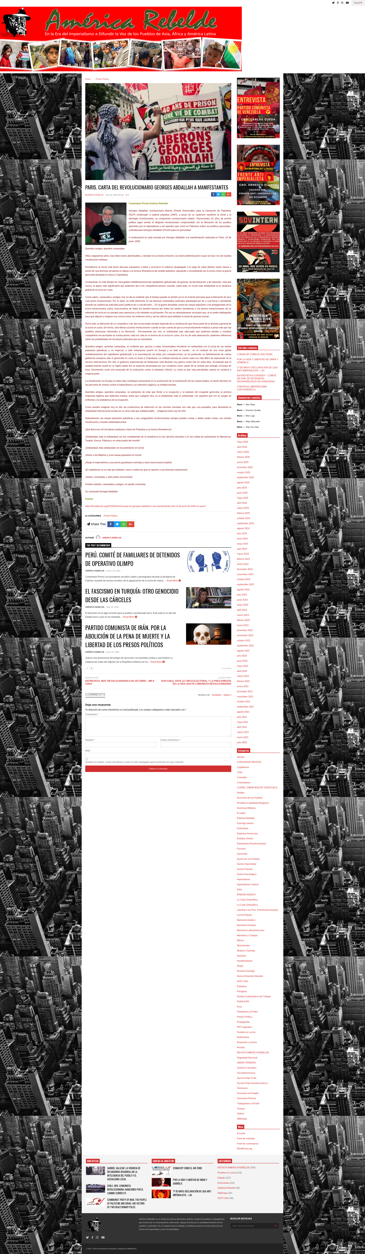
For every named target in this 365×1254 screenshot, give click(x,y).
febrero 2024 (243, 559)
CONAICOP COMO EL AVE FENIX (254, 354)
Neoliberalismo (244, 961)
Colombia (242, 777)
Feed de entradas (246, 1138)
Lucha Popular (244, 915)
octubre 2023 (243, 579)
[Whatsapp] (223, 194)
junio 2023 (242, 600)
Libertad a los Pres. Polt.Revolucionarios (257, 910)
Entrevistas (242, 828)
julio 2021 (242, 717)
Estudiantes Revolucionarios (251, 843)
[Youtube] (347, 3)
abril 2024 (242, 549)
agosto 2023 (243, 589)
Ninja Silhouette (253, 421)
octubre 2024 (243, 518)
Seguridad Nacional (247, 1057)
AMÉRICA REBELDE (95, 195)
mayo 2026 (242, 442)
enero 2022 (243, 686)
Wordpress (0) (204, 695)
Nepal (240, 966)
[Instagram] (342, 3)
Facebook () (217, 695)
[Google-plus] (228, 194)
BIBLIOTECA (93, 1161)
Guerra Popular (245, 869)
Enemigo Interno (245, 823)
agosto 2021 (243, 712)
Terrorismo (242, 1088)
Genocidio (242, 854)
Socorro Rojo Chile (246, 1078)
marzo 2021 (243, 732)
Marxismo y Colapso (247, 935)
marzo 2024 (243, 554)
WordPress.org (244, 1148)
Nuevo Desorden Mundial (250, 976)
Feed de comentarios (247, 1143)
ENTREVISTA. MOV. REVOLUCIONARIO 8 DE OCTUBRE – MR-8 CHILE (119, 682)
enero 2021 (243, 737)
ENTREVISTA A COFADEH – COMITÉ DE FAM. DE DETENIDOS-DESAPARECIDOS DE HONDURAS (256, 378)
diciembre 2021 (245, 691)
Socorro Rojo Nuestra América (252, 1083)
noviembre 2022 (245, 635)
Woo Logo (250, 416)
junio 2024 (242, 538)
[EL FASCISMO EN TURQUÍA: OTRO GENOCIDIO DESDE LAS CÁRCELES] (208, 597)
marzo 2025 (243, 508)
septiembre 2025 (245, 477)
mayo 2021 (242, 722)
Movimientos (243, 945)
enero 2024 (243, 564)
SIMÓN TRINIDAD (246, 1062)
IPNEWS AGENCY (246, 894)
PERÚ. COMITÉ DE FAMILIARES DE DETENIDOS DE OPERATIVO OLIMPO (132, 559)
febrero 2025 (243, 513)
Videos (240, 1113)
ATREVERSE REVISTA (249, 762)
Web (87, 750)
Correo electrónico (170, 740)
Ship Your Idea (252, 427)
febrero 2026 (243, 457)
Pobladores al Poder (247, 1011)
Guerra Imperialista (246, 864)
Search (357, 3)
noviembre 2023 (245, 574)
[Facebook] (337, 3)
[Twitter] (333, 3)
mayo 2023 (242, 605)
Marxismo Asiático (246, 920)
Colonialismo (243, 782)
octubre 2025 (243, 472)
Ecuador (241, 813)
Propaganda (243, 1022)
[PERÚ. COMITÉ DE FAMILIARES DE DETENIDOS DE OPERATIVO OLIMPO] (208, 561)
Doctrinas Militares (246, 808)
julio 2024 (242, 533)
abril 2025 (242, 503)
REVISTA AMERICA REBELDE (253, 1052)
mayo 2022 (242, 666)
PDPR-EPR (243, 1001)
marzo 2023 (243, 615)
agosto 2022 (243, 651)
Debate (240, 792)
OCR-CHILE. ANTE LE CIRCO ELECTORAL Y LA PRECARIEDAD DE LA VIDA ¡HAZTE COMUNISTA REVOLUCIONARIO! (196, 682)
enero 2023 (243, 625)
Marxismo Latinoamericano (250, 930)
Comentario (92, 714)
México (240, 940)
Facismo (241, 849)
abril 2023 (242, 610)
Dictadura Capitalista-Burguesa (253, 803)
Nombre (90, 740)
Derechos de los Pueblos (249, 798)
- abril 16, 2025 (112, 607)
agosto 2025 (243, 482)
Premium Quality (253, 410)
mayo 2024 (242, 544)
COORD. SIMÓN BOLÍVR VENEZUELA (257, 787)
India (239, 889)
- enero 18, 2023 (112, 571)
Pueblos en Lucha (246, 1032)
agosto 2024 (243, 528)
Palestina (242, 986)
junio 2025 (242, 493)
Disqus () (227, 695)
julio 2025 (242, 487)
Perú (239, 1007)
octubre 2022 (243, 640)
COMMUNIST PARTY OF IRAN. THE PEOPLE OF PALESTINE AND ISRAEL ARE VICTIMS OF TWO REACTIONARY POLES (127, 1203)
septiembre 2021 (245, 706)
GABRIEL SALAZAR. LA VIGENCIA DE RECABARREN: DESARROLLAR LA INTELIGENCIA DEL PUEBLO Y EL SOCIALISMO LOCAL (123, 1173)
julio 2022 (242, 656)
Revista (241, 1047)
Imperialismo (243, 879)
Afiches (241, 757)
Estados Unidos (245, 838)
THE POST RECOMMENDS (98, 545)
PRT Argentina (244, 1027)
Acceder (241, 1133)
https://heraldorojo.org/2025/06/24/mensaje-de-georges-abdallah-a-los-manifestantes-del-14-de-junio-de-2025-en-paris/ (145, 506)
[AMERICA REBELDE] (121, 40)
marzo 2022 (243, 676)
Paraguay (242, 991)
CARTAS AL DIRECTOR (163, 1161)
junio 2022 (242, 661)
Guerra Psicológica (246, 874)
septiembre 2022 (245, 645)
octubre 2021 (243, 701)
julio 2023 (242, 594)
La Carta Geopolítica (247, 899)
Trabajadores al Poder (248, 1103)
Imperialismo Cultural (247, 884)
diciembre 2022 (245, 630)
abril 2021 (242, 727)
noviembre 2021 (245, 696)
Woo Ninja (250, 404)
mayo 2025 (242, 498)
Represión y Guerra (247, 1042)
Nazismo (241, 956)
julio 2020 (242, 742)
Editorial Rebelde (246, 818)
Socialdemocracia (246, 1073)
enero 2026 (243, 462)
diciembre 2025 (245, 467)
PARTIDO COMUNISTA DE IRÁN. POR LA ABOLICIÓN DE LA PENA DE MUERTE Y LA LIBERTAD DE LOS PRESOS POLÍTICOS (127, 636)
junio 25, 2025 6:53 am (115, 195)
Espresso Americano (247, 833)
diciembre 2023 (245, 569)
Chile (239, 772)
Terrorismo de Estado (247, 1093)
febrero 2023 (243, 620)
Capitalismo (243, 767)
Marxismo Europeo (246, 925)
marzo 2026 (243, 452)
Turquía (241, 1108)
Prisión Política (110, 515)
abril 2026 (242, 447)
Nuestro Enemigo (246, 971)
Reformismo (243, 1037)
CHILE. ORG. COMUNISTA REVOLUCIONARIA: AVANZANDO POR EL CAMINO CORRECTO (125, 1189)
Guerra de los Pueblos (248, 859)
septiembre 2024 (245, 523)
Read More (173, 580)
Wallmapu (242, 1119)
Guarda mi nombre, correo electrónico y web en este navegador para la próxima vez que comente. (134, 762)
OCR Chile (242, 981)
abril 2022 (242, 671)
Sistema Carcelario (246, 1068)
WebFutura (132, 1249)
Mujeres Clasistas (246, 950)
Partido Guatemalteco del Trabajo (254, 996)
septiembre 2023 (245, 584)
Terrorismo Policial (246, 1098)
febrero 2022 (243, 681)
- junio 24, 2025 (112, 652)
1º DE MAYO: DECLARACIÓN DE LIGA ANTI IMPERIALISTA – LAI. (192, 1193)
